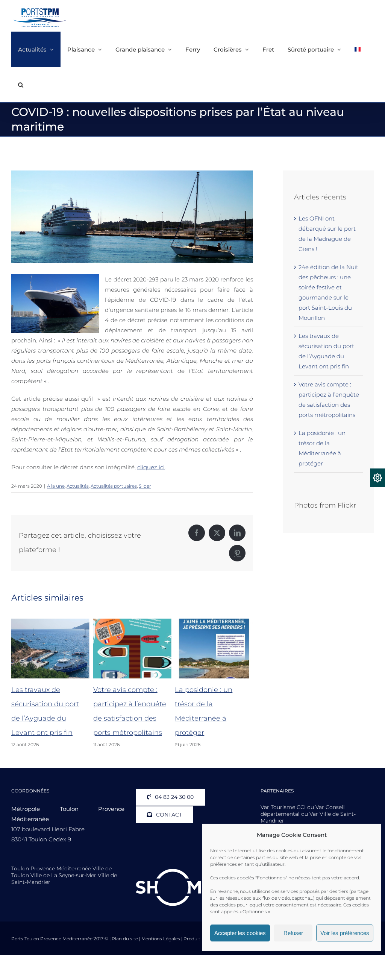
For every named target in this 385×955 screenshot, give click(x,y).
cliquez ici (151, 467)
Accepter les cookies (240, 933)
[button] (20, 84)
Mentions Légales (160, 938)
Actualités (78, 486)
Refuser (293, 933)
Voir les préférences (344, 933)
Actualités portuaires (114, 486)
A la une (56, 486)
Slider (145, 486)
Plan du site (125, 938)
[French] (357, 49)
